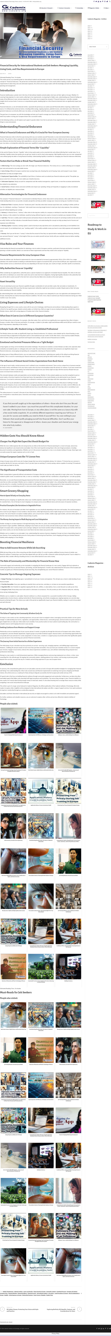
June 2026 (90, 55)
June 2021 (90, 153)
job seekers (51, 1293)
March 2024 (91, 93)
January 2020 (91, 184)
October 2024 (91, 80)
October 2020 (91, 167)
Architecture (91, 353)
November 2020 (91, 166)
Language (90, 379)
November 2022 (91, 122)
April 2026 (90, 58)
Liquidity (6, 1295)
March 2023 (91, 115)
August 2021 (91, 149)
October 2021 (91, 146)
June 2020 (90, 175)
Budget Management (8, 1291)
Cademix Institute (18, 1291)
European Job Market (72, 1291)
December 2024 (91, 76)
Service (90, 402)
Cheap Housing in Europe (39, 1291)
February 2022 (91, 138)
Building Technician (92, 339)
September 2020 (92, 169)
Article (9, 73)
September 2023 (92, 104)
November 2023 (91, 100)
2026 (89, 25)
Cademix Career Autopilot (94, 298)
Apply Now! (90, 301)
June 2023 (90, 109)
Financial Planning (12, 1293)
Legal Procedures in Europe (61, 1293)
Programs (90, 397)
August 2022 (91, 127)
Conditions (91, 362)
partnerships (91, 389)
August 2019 (91, 193)
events (89, 369)
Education (91, 368)
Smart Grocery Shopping (39, 1295)
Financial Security (32, 1293)
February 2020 (91, 182)
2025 (89, 27)
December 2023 (91, 98)
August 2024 (91, 84)
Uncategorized (92, 408)
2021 (89, 35)
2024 (89, 29)
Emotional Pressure (61, 1291)
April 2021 (90, 156)
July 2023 (90, 107)
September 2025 (92, 64)
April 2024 (90, 91)
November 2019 (91, 187)
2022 (89, 33)
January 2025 (91, 75)
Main (89, 384)
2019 (89, 38)
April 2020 (90, 178)
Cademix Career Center (93, 296)
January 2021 (91, 162)
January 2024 (91, 96)
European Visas (4, 1293)
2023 (89, 31)
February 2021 (91, 160)
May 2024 (90, 89)
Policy (89, 393)
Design (89, 366)
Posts (89, 395)
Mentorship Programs (27, 1295)
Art (89, 355)
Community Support (51, 1291)
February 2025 (91, 73)
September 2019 (92, 191)
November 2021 (91, 144)
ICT (88, 371)
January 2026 (91, 60)
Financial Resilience (22, 1293)
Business (90, 359)
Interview (90, 373)
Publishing (91, 400)
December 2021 (91, 142)
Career (90, 360)
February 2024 (91, 95)
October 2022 (91, 124)
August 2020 (91, 171)
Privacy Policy (55, 1333)
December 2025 (91, 62)
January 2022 (91, 140)
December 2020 (91, 164)
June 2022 (90, 131)
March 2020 (91, 180)
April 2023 (90, 113)
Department (91, 364)
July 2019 (90, 195)
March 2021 (91, 158)
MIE (89, 386)
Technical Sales (91, 342)
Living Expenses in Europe (15, 1295)
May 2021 (90, 155)
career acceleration (28, 1291)
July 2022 (90, 129)
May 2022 (90, 133)
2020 (89, 36)
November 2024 (91, 78)
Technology (91, 406)
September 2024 (92, 82)
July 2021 (90, 151)
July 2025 (90, 67)
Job (88, 377)
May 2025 (90, 69)
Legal (89, 380)
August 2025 (91, 66)
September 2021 (92, 147)
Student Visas (49, 1295)
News (89, 388)
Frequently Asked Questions (94, 300)
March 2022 (91, 136)
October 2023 (91, 102)
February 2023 (91, 116)
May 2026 (90, 56)
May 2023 (90, 111)
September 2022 (92, 126)
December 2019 (91, 186)
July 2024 (90, 86)
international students (42, 1293)
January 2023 (91, 118)
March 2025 (91, 71)
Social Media (91, 404)
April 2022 (90, 135)
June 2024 (90, 87)
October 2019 (91, 189)
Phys (89, 391)
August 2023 (91, 106)
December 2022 (91, 120)
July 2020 (90, 173)
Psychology (91, 399)
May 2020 (90, 176)
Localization (91, 382)
